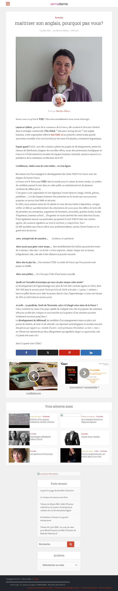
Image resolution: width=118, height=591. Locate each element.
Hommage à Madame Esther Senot (40, 438)
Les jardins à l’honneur (41, 454)
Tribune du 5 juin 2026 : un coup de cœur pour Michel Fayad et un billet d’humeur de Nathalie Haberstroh (58, 530)
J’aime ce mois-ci (88, 416)
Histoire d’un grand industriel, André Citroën (42, 420)
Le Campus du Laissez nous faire (54, 497)
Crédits (36, 579)
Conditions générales (88, 587)
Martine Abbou (62, 30)
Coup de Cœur (35, 416)
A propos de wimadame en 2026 (40, 587)
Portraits (59, 17)
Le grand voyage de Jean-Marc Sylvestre (57, 490)
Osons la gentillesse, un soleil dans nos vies (93, 455)
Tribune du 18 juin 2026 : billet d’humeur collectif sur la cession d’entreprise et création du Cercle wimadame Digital (57, 507)
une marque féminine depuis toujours (92, 420)
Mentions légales (105, 587)
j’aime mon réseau (90, 436)
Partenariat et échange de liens (67, 587)
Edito (97, 451)
